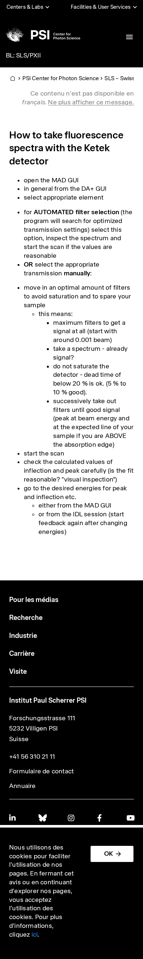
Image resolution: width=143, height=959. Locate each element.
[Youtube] (130, 818)
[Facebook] (100, 818)
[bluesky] (42, 818)
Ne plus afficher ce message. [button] (91, 102)
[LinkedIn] (12, 818)
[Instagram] (71, 818)
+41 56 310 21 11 (32, 756)
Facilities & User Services (101, 7)
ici (35, 934)
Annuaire (22, 785)
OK (108, 853)
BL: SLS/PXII (23, 55)
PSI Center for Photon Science (60, 78)
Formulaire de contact (41, 771)
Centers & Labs (25, 7)
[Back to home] (42, 35)
